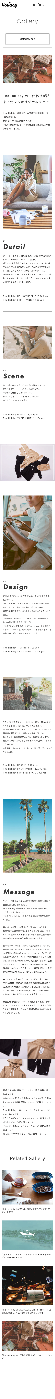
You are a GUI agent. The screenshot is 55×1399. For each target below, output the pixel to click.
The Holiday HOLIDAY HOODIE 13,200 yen (26, 296)
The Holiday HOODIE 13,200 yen (20, 414)
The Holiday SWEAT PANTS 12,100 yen (24, 418)
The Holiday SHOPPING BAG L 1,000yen (25, 772)
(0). (44, 4)
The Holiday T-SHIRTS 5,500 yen (21, 647)
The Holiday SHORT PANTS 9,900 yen (23, 299)
